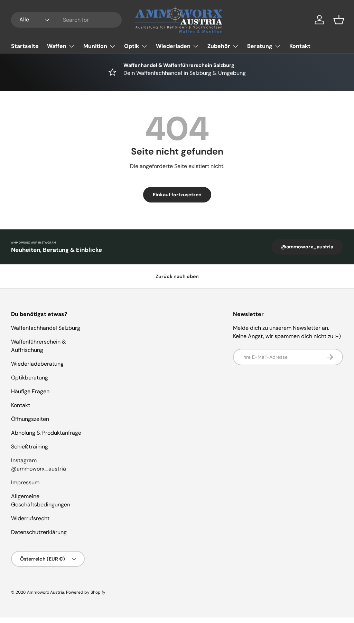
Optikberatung (29, 377)
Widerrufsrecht (30, 518)
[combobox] (66, 20)
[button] (338, 19)
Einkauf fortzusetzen (177, 194)
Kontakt (299, 46)
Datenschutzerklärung (39, 532)
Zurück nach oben (177, 276)
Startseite (25, 46)
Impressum (25, 482)
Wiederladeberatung (37, 363)
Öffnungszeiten (30, 419)
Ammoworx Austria (45, 592)
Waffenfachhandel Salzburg (45, 328)
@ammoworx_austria (307, 247)
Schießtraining (29, 446)
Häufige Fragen (30, 391)
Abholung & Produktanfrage (46, 432)
